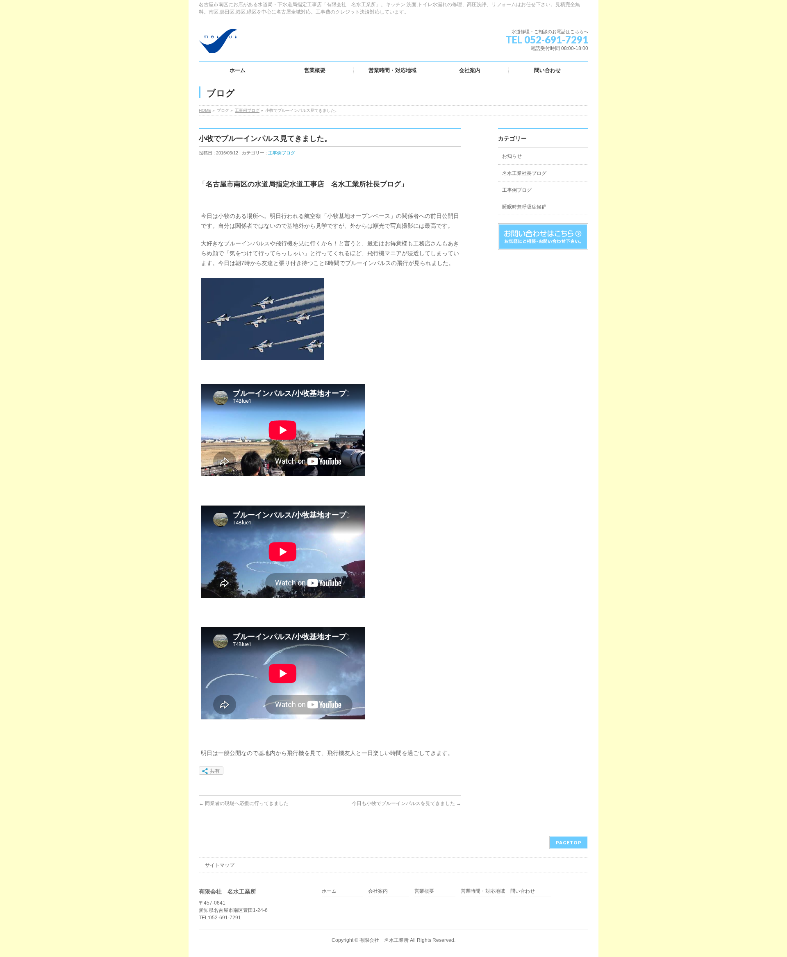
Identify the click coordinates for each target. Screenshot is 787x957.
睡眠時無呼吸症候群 (524, 207)
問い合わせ (522, 891)
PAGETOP (569, 842)
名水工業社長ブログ (524, 173)
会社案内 (378, 891)
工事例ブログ (247, 110)
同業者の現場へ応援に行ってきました (244, 803)
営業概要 (424, 891)
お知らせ (512, 156)
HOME (205, 110)
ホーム (329, 891)
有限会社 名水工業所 (384, 940)
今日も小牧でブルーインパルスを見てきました (406, 803)
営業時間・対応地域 (483, 891)
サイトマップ (219, 865)
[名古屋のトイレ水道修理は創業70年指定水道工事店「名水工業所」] (218, 44)
